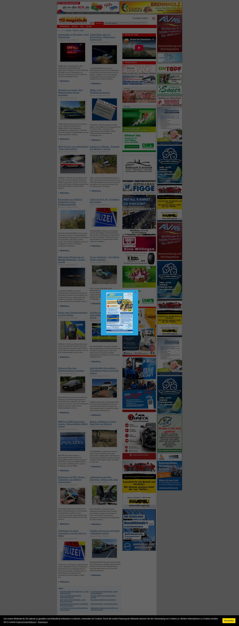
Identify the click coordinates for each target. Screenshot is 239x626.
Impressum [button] (43, 622)
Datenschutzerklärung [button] (26, 622)
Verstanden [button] (229, 621)
